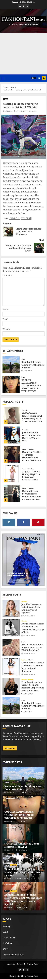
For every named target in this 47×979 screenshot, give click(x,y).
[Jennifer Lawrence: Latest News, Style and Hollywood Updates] (11, 608)
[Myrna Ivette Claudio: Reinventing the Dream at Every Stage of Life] (11, 627)
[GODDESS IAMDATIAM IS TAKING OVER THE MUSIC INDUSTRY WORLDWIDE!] (11, 384)
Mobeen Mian (10, 850)
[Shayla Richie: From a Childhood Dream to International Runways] (11, 666)
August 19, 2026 (28, 653)
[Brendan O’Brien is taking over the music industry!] (11, 364)
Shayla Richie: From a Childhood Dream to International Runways (32, 666)
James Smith (9, 111)
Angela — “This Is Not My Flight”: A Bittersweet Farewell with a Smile (31, 477)
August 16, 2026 (28, 674)
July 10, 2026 (27, 694)
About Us (11, 964)
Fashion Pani (32, 976)
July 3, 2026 (26, 371)
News (6, 99)
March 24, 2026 (22, 907)
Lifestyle (31, 660)
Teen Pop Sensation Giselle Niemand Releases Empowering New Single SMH (32, 686)
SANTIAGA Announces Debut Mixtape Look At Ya (21, 845)
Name (5, 309)
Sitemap (6, 926)
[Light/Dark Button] (33, 78)
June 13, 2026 (21, 821)
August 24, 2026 (28, 616)
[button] (2, 78)
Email (5, 319)
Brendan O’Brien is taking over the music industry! (32, 365)
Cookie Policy (9, 937)
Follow (44, 78)
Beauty (23, 642)
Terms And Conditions (13, 954)
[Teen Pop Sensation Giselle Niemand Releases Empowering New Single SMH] (11, 686)
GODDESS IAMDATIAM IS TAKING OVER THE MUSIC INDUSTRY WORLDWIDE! (31, 386)
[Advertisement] (23, 53)
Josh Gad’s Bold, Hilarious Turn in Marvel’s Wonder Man (31, 436)
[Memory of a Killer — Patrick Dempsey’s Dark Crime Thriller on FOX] (12, 454)
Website (6, 329)
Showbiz (24, 601)
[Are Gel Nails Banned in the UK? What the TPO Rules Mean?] (11, 647)
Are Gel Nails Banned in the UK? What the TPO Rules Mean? (32, 647)
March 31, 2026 (21, 879)
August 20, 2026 (28, 635)
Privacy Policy (32, 964)
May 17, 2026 (21, 850)
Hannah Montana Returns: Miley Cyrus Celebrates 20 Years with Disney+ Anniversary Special (23, 899)
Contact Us (10, 748)
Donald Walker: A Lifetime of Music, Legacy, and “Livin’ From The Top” (23, 872)
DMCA (5, 949)
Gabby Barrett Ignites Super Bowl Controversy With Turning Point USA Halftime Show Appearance (32, 420)
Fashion (24, 660)
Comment (8, 275)
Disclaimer (8, 943)
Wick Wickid (26, 218)
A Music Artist (14, 218)
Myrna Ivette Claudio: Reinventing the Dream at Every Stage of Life (32, 627)
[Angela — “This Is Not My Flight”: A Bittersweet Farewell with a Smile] (12, 473)
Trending (25, 410)
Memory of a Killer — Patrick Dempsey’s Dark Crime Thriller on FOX (32, 458)
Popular (30, 679)
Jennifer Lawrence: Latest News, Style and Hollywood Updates (31, 608)
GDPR (5, 931)
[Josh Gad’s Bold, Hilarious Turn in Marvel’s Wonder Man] (12, 435)
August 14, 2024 (21, 111)
